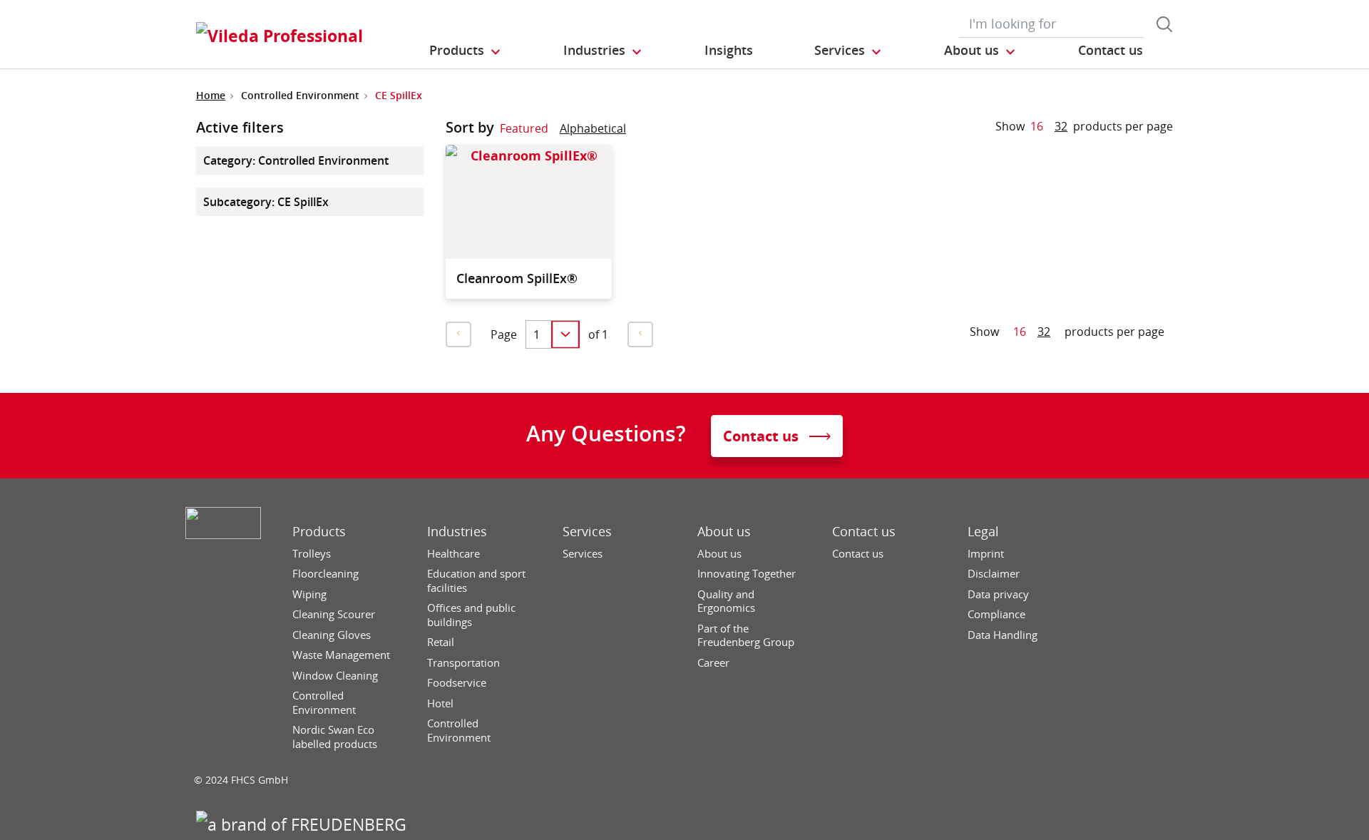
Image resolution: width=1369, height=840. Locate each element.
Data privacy (998, 594)
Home (210, 95)
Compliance (996, 614)
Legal (983, 531)
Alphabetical (593, 128)
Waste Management (341, 655)
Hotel (440, 703)
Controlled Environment (324, 703)
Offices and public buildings (471, 615)
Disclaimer (994, 573)
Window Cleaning (335, 675)
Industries (457, 531)
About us (724, 531)
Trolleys (311, 553)
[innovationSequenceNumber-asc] (637, 131)
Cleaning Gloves (331, 635)
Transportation (463, 663)
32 (1061, 126)
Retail (440, 642)
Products (319, 531)
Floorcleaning (325, 573)
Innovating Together (746, 573)
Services (587, 531)
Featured (524, 128)
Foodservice (456, 683)
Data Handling (1002, 635)
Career (713, 663)
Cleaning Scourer (333, 614)
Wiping (309, 594)
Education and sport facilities (476, 581)
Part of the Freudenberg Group (745, 636)
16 (1036, 126)
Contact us (864, 531)
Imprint (986, 553)
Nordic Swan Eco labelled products (334, 737)
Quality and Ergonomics (726, 601)
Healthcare (453, 553)
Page (504, 334)
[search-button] (1164, 24)
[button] (465, 50)
